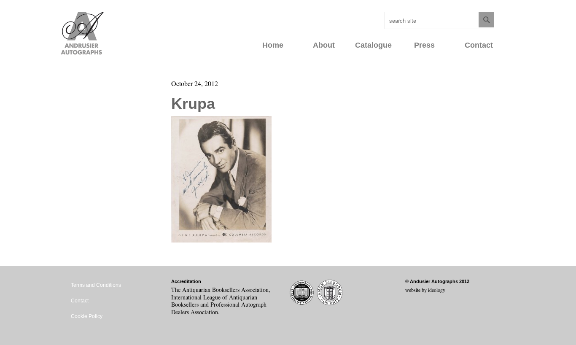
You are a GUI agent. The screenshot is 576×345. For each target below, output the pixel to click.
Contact (479, 45)
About (324, 45)
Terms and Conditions (96, 285)
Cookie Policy (86, 316)
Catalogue (373, 45)
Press (424, 45)
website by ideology (425, 289)
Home (272, 45)
